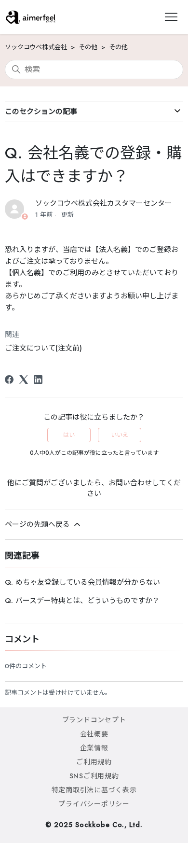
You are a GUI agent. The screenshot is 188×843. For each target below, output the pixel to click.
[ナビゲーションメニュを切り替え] (171, 17)
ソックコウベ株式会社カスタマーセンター (103, 203)
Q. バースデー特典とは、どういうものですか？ (82, 600)
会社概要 (94, 734)
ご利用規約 (94, 762)
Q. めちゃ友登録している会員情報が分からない (82, 582)
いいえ (119, 435)
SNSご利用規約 (94, 776)
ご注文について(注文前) (43, 348)
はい (69, 435)
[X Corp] (23, 379)
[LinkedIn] (38, 379)
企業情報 (94, 748)
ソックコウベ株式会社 (36, 47)
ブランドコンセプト (94, 720)
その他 (88, 47)
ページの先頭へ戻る (38, 524)
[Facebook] (9, 379)
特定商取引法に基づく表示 (94, 790)
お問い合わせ (130, 483)
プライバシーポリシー (94, 804)
